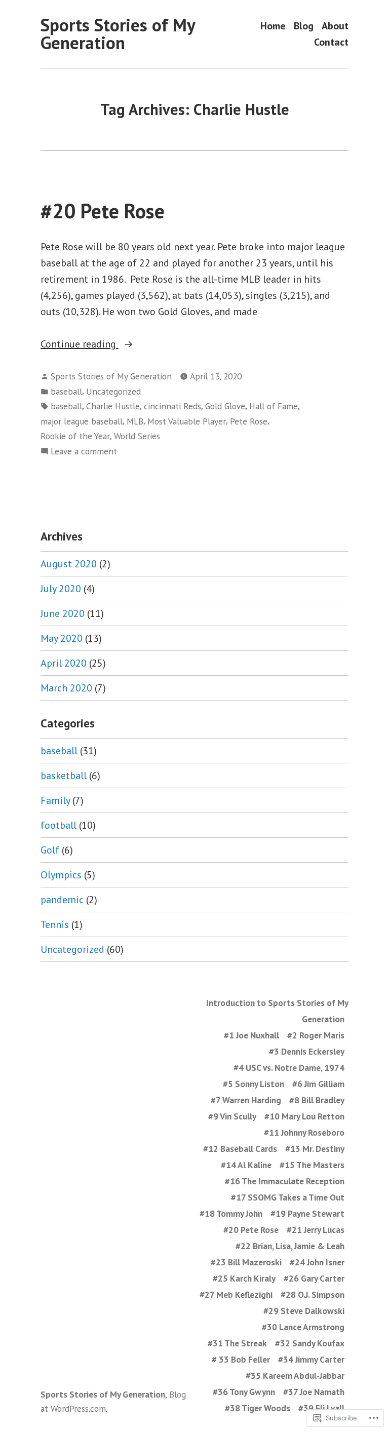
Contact (331, 42)
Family (55, 800)
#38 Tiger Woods (257, 1408)
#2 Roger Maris (315, 1035)
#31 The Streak (237, 1343)
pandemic (62, 899)
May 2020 (62, 638)
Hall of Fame (273, 406)
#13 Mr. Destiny (314, 1148)
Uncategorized (113, 391)
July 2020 (61, 588)
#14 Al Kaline (246, 1165)
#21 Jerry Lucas (315, 1229)
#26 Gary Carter (314, 1278)
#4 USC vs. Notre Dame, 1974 (289, 1067)
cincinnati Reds (172, 406)
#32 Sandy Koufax (309, 1343)
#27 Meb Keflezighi (236, 1294)
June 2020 (63, 613)
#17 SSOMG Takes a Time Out (287, 1197)
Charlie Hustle (113, 406)
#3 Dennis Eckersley (306, 1051)
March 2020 (66, 687)
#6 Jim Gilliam (318, 1084)
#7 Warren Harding (246, 1100)
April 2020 (64, 663)
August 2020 (69, 563)
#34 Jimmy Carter (311, 1359)
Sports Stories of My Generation (118, 33)
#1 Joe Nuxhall (251, 1035)
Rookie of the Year (75, 436)
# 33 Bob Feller (241, 1359)
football (58, 825)
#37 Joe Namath (313, 1392)
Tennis (55, 924)
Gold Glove (225, 406)
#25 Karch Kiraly (244, 1278)
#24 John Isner (317, 1262)
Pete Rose (248, 421)
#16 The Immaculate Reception (284, 1181)
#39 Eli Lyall (321, 1408)
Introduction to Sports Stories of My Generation (277, 1011)
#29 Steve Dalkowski (303, 1311)
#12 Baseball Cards (240, 1148)
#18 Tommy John (231, 1213)
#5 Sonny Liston (253, 1084)
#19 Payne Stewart (307, 1213)
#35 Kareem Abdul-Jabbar (295, 1375)
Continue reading (80, 344)
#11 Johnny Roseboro (304, 1132)
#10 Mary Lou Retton (304, 1116)
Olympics (61, 874)
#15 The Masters (312, 1165)
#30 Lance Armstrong (303, 1327)
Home (273, 26)
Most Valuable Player (186, 421)
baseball (66, 391)
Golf (50, 850)
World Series (137, 436)
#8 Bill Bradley (316, 1100)
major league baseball (82, 421)
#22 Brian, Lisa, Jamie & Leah (290, 1246)
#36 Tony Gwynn (244, 1392)
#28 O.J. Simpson (312, 1294)
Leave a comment (84, 451)
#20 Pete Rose (103, 211)
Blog (304, 26)
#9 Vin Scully (232, 1116)
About (335, 26)
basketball (64, 775)
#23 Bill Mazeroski (246, 1262)
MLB (135, 421)
